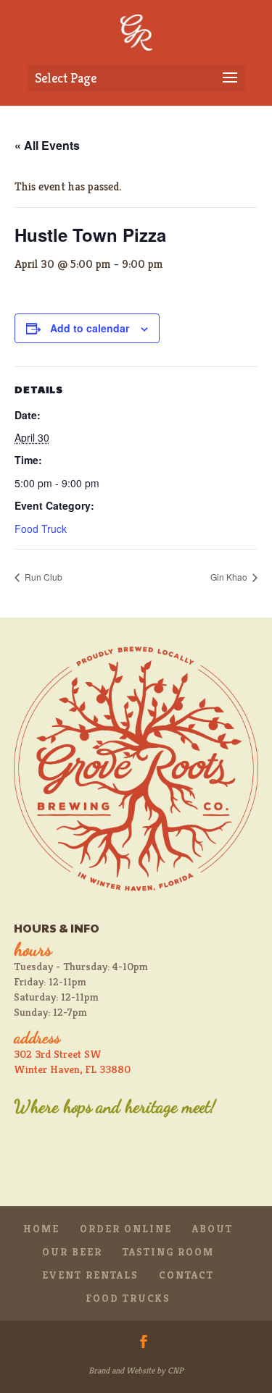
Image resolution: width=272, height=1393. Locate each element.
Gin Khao (230, 577)
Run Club (42, 577)
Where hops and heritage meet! (114, 1106)
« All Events (47, 145)
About (212, 1228)
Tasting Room (168, 1251)
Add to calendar (89, 328)
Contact (186, 1275)
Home (41, 1228)
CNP (176, 1370)
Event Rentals (90, 1275)
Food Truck (41, 528)
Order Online (126, 1228)
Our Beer (72, 1251)
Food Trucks (128, 1298)
